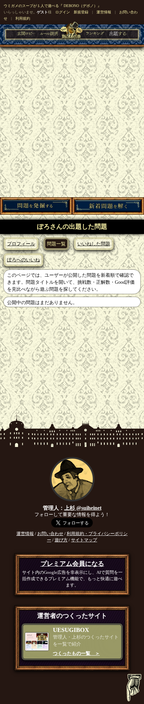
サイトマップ (84, 540)
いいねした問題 (93, 243)
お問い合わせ (50, 533)
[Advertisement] (72, 122)
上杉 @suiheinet (82, 508)
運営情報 (103, 12)
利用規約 (22, 18)
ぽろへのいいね (23, 259)
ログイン (62, 12)
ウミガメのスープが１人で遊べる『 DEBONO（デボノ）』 (52, 6)
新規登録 (81, 12)
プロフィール (21, 243)
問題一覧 (56, 243)
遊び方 (61, 540)
